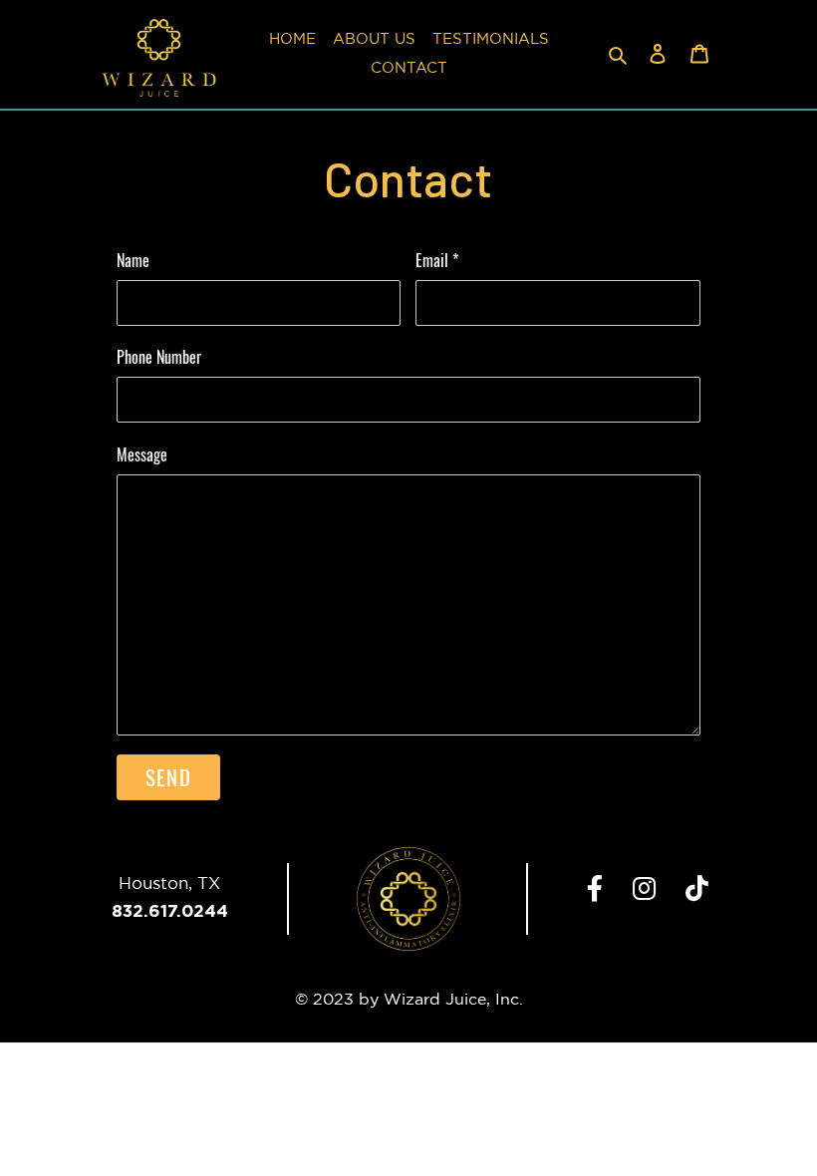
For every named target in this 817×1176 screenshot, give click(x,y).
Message (142, 454)
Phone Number (159, 357)
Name (133, 260)
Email (436, 260)
